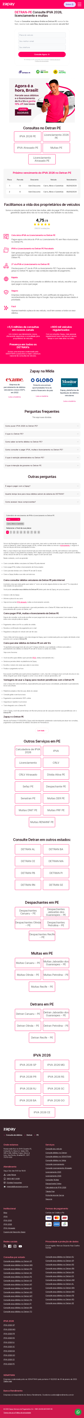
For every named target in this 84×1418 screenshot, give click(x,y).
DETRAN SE (56, 884)
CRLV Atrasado (28, 774)
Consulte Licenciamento (55, 1164)
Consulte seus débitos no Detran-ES (60, 1276)
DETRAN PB (28, 873)
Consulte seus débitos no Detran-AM (60, 1280)
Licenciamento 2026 (53, 1176)
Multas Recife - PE (42, 986)
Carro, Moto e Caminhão (15, 524)
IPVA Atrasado (9, 1228)
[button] (42, 426)
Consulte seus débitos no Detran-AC (18, 1288)
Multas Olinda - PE (28, 974)
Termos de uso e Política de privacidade (47, 60)
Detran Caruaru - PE (28, 1013)
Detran (29, 1135)
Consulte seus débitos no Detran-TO (18, 1312)
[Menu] (79, 4)
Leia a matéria (14, 397)
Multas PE (56, 147)
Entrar (68, 4)
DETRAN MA (56, 861)
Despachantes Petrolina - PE (56, 924)
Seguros (49, 1199)
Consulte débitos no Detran (56, 1153)
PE (37, 1135)
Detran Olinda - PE (28, 1025)
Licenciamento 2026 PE (56, 136)
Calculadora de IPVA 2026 (28, 751)
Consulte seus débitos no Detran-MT (18, 1296)
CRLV (56, 762)
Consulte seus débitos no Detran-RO (60, 1299)
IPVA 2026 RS (56, 1076)
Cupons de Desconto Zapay (14, 1232)
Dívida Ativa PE (56, 774)
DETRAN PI (56, 873)
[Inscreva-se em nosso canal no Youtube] (20, 1246)
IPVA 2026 (8, 1224)
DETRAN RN (28, 884)
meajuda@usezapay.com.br (17, 1187)
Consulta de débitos (14, 1135)
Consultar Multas (52, 1180)
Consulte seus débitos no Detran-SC (18, 1273)
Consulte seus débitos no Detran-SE (60, 1303)
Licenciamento (28, 762)
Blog (5, 1213)
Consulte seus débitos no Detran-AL (60, 1284)
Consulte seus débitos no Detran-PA (18, 1300)
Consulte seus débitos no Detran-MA (60, 1288)
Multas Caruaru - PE (28, 962)
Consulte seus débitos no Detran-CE (18, 1281)
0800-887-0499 (13, 1179)
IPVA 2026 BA (28, 1100)
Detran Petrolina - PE (56, 1025)
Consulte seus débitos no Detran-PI (17, 1304)
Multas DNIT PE (28, 810)
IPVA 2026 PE (27, 136)
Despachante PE (56, 786)
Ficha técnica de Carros (55, 1195)
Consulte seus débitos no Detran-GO (18, 1292)
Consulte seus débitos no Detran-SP (60, 1261)
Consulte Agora (40, 54)
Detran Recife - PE (42, 1037)
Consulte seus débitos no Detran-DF (18, 1261)
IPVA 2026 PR (28, 1076)
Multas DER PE (56, 798)
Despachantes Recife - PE (42, 936)
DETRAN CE (28, 861)
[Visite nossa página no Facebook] (9, 1246)
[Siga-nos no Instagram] (15, 1246)
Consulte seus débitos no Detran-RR (18, 1308)
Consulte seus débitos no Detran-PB (60, 1296)
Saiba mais (8, 1381)
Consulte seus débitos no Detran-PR (18, 1269)
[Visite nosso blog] (5, 1246)
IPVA (34, 658)
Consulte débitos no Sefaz (56, 1160)
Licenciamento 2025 (53, 1172)
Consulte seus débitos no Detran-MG (18, 1265)
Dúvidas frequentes (14, 1183)
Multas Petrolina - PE (56, 974)
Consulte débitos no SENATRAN (58, 1157)
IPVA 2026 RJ (28, 1088)
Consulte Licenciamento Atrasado (59, 1168)
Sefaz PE (28, 786)
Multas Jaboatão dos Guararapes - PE (56, 963)
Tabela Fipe (50, 1191)
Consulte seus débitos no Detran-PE (18, 1277)
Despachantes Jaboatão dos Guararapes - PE (56, 912)
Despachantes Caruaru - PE (28, 912)
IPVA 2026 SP (28, 1064)
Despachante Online (53, 1184)
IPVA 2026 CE (42, 1112)
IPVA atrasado (22, 602)
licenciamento (65, 545)
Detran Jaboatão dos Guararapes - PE (56, 1014)
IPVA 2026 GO (56, 1100)
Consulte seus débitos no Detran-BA (60, 1272)
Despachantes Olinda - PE (28, 924)
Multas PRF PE (56, 810)
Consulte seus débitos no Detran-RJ (60, 1257)
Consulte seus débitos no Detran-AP (18, 1284)
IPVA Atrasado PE (27, 147)
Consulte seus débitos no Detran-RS (60, 1265)
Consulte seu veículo (54, 1149)
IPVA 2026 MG (56, 1064)
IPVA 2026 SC (56, 1088)
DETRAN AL (28, 849)
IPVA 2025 (8, 1220)
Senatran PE (28, 798)
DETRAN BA (56, 849)
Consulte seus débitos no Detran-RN (60, 1268)
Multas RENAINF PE (42, 822)
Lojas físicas (11, 1175)
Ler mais (40, 730)
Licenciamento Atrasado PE (42, 159)
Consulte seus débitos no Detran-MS (60, 1292)
